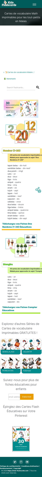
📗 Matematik (10, 79)
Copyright (17, 468)
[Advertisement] (21, 46)
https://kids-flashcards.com (17, 471)
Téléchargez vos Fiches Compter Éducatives (19, 309)
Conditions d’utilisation (30, 466)
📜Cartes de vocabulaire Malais (19, 72)
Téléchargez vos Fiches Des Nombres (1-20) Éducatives (17, 225)
